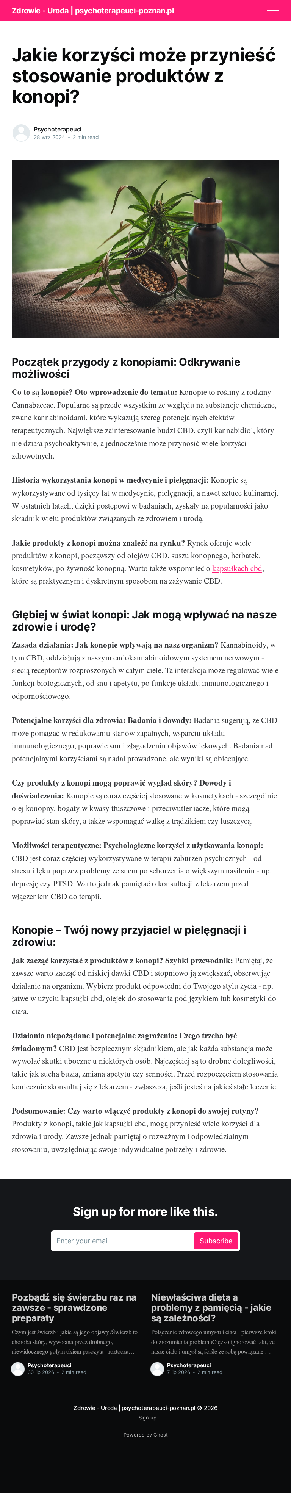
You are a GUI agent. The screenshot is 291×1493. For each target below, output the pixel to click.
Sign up (147, 1418)
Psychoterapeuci (58, 129)
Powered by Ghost (146, 1435)
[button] (273, 10)
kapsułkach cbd (237, 568)
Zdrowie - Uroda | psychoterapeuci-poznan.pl (93, 10)
